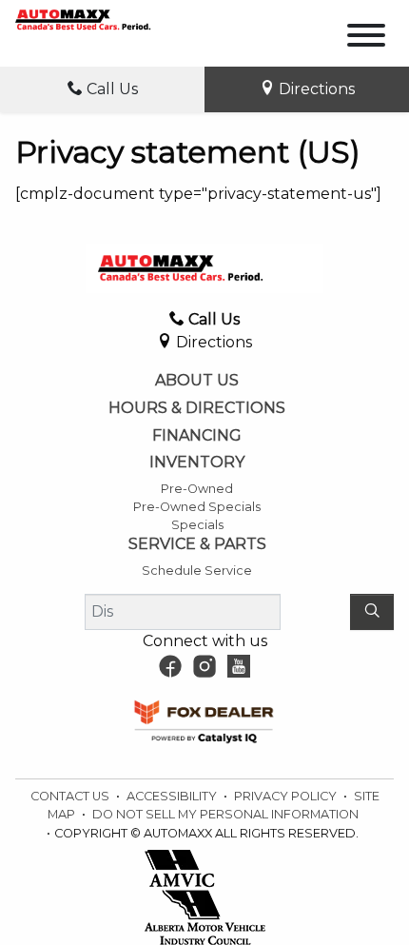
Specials (197, 525)
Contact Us (71, 796)
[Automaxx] (102, 19)
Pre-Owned (197, 489)
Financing (197, 435)
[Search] (372, 612)
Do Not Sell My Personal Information (225, 814)
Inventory (196, 462)
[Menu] (366, 39)
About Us (197, 380)
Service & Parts (197, 544)
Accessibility (173, 796)
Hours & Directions (196, 408)
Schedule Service (197, 570)
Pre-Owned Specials (197, 507)
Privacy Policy (287, 796)
